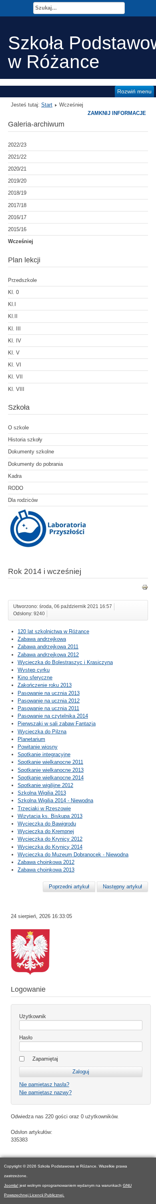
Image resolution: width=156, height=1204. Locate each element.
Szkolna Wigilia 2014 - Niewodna (55, 800)
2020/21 (17, 169)
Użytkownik (32, 1016)
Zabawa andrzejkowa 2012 (48, 655)
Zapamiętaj (45, 1059)
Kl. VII (15, 377)
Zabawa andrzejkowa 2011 (48, 647)
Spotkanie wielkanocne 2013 (51, 770)
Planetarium (31, 739)
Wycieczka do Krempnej (46, 831)
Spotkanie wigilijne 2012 (45, 785)
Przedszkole (22, 280)
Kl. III (14, 329)
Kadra (15, 476)
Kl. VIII (16, 389)
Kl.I (12, 304)
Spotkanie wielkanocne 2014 (51, 778)
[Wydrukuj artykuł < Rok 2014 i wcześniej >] (145, 589)
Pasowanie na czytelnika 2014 (53, 716)
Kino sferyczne (35, 677)
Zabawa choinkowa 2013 (46, 870)
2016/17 (17, 217)
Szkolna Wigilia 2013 (42, 793)
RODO (15, 488)
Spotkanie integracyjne (44, 754)
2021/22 (17, 157)
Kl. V (14, 353)
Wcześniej (20, 241)
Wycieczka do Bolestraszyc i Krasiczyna (65, 662)
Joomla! (11, 1185)
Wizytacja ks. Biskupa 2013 (50, 816)
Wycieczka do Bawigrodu (47, 824)
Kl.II (13, 316)
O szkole (18, 428)
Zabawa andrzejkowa (42, 639)
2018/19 (17, 193)
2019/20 (17, 181)
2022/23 (17, 145)
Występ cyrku (34, 670)
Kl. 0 (13, 292)
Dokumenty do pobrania (35, 464)
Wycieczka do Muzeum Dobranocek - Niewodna (73, 855)
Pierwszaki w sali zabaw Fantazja (57, 724)
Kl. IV (14, 341)
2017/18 (17, 205)
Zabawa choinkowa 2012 (46, 862)
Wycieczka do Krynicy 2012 (50, 839)
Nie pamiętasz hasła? (44, 1084)
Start (46, 105)
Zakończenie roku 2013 (45, 685)
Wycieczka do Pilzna (42, 732)
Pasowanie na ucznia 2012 (49, 701)
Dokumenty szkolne (31, 452)
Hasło (25, 1038)
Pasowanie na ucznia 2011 (48, 708)
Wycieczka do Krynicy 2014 (50, 847)
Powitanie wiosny (38, 747)
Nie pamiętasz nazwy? (45, 1092)
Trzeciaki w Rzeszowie (44, 808)
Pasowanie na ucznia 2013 (49, 693)
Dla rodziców (23, 500)
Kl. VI (14, 365)
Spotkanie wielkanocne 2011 (50, 762)
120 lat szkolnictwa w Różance (53, 631)
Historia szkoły (25, 440)
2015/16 (17, 229)
